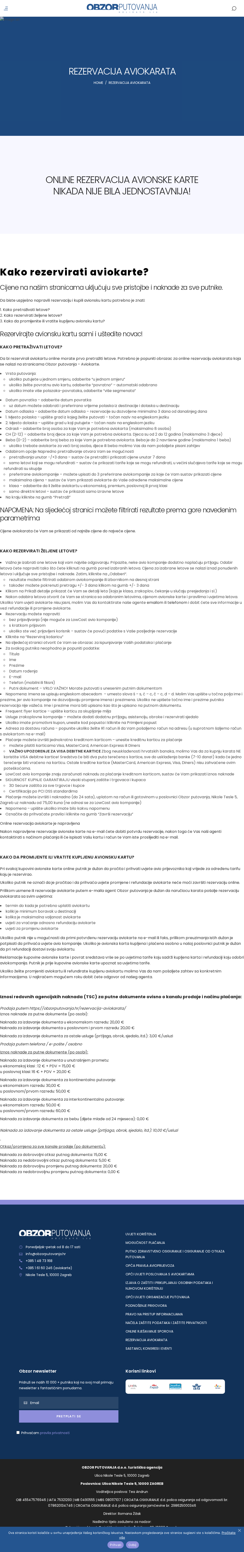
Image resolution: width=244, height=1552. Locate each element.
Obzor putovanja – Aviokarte (72, 364)
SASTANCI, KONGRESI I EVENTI (149, 1348)
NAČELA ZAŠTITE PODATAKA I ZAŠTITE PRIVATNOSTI (166, 1322)
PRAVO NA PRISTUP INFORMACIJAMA (154, 1314)
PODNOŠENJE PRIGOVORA (146, 1305)
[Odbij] (239, 1530)
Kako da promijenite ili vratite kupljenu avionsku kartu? (54, 321)
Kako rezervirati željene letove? (33, 315)
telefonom (177, 602)
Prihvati (115, 1545)
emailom (155, 602)
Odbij (132, 1545)
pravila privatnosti (55, 1432)
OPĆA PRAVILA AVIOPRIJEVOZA (150, 1265)
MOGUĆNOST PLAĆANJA (145, 1242)
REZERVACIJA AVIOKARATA (146, 1340)
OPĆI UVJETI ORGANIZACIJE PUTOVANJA (157, 1297)
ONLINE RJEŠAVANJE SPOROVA (149, 1331)
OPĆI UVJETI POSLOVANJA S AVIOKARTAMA (160, 1274)
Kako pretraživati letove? (26, 309)
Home (98, 82)
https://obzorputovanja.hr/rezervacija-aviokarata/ (77, 1008)
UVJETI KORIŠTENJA (141, 1234)
